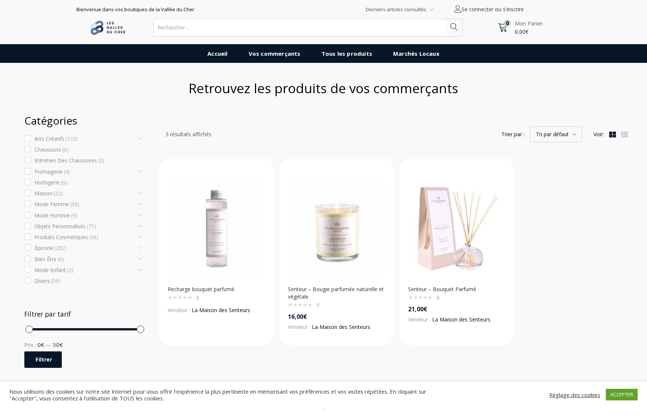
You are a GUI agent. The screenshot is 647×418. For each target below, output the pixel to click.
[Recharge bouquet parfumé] (216, 227)
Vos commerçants (275, 53)
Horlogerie (50, 182)
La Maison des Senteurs (221, 310)
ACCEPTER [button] (621, 394)
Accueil (217, 53)
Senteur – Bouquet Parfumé (442, 289)
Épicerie (50, 247)
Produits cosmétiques (66, 237)
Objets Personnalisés (65, 226)
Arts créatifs (56, 138)
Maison (48, 193)
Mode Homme (56, 215)
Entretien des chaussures (69, 160)
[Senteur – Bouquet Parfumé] (457, 227)
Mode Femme (56, 204)
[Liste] (624, 134)
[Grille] (612, 134)
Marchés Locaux (416, 53)
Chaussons (51, 149)
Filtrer (44, 359)
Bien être (49, 259)
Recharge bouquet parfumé (201, 289)
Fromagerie (52, 171)
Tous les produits (347, 53)
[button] (520, 27)
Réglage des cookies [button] (574, 394)
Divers (47, 280)
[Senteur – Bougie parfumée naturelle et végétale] (337, 227)
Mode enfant (53, 270)
